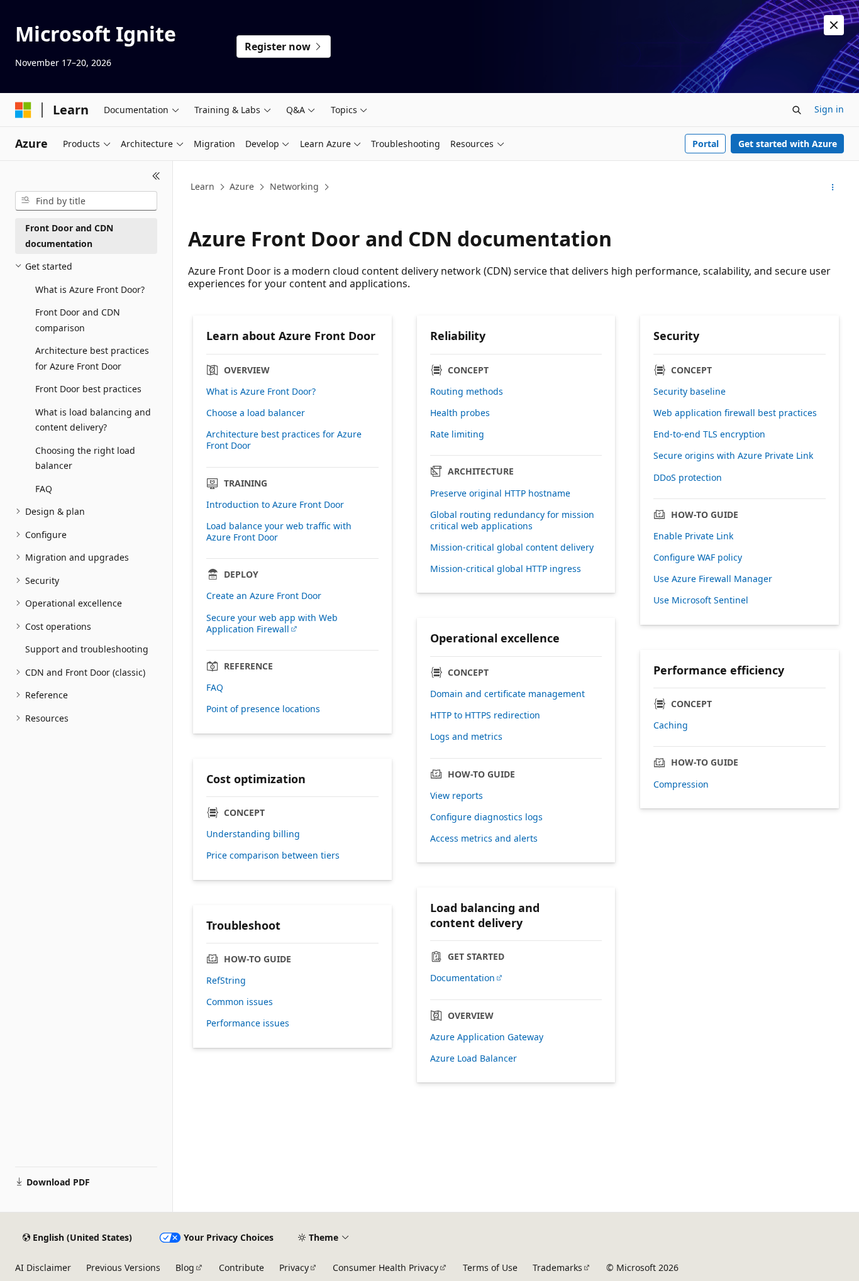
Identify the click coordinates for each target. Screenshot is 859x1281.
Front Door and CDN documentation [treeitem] (69, 236)
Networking (294, 186)
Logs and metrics (466, 736)
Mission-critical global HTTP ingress (505, 569)
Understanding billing (253, 834)
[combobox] (86, 201)
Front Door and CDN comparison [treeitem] (77, 320)
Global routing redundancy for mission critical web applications (512, 520)
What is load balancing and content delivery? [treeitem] (93, 420)
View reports (456, 795)
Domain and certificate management (507, 694)
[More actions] (833, 187)
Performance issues (247, 1023)
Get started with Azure (787, 144)
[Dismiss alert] (834, 25)
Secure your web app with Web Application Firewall (272, 623)
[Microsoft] (23, 110)
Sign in (829, 109)
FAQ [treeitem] (43, 489)
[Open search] (796, 110)
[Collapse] (156, 176)
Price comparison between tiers (273, 855)
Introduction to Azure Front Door (275, 504)
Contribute (241, 1267)
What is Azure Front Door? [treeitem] (90, 289)
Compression (681, 784)
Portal (705, 144)
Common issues (239, 1002)
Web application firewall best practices (735, 413)
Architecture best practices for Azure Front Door (284, 440)
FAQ (214, 687)
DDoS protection (687, 477)
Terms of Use (490, 1267)
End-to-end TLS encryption (709, 434)
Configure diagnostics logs (486, 817)
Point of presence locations (263, 709)
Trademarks (557, 1267)
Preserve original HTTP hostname (500, 493)
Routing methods (466, 391)
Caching (670, 725)
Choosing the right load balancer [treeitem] (85, 458)
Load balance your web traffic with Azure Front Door (279, 531)
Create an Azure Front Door (263, 596)
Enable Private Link (693, 536)
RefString (226, 980)
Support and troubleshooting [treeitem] (86, 649)
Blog (184, 1267)
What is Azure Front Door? (261, 391)
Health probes (460, 413)
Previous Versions (123, 1267)
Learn (202, 186)
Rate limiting (457, 434)
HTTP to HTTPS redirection (485, 715)
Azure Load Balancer (473, 1058)
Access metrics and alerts (484, 838)
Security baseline (689, 391)
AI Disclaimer (43, 1267)
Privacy (294, 1267)
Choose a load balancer (255, 413)
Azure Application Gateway (486, 1037)
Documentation (462, 978)
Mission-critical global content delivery (512, 547)
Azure (242, 186)
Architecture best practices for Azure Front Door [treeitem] (92, 358)
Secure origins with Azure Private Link (733, 455)
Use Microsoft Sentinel (700, 600)
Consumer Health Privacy (385, 1267)
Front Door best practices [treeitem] (88, 389)
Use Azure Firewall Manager (712, 579)
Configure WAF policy (697, 557)
